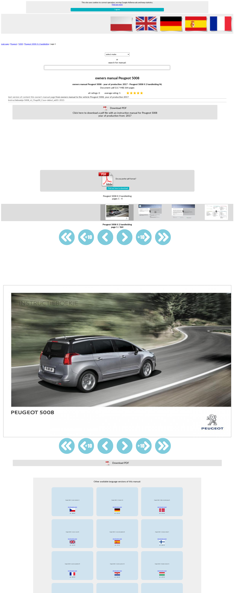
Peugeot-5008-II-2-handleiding (36, 44)
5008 (21, 44)
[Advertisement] (115, 145)
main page (5, 44)
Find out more (117, 4)
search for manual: (117, 63)
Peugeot (13, 44)
